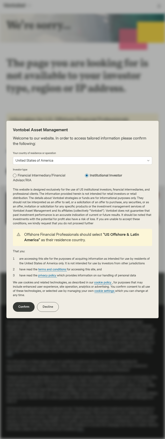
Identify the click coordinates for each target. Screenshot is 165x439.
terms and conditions (52, 269)
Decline (48, 307)
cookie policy (103, 282)
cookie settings (104, 291)
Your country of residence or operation (34, 153)
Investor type (20, 169)
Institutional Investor (106, 175)
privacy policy (47, 275)
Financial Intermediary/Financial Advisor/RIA (39, 177)
